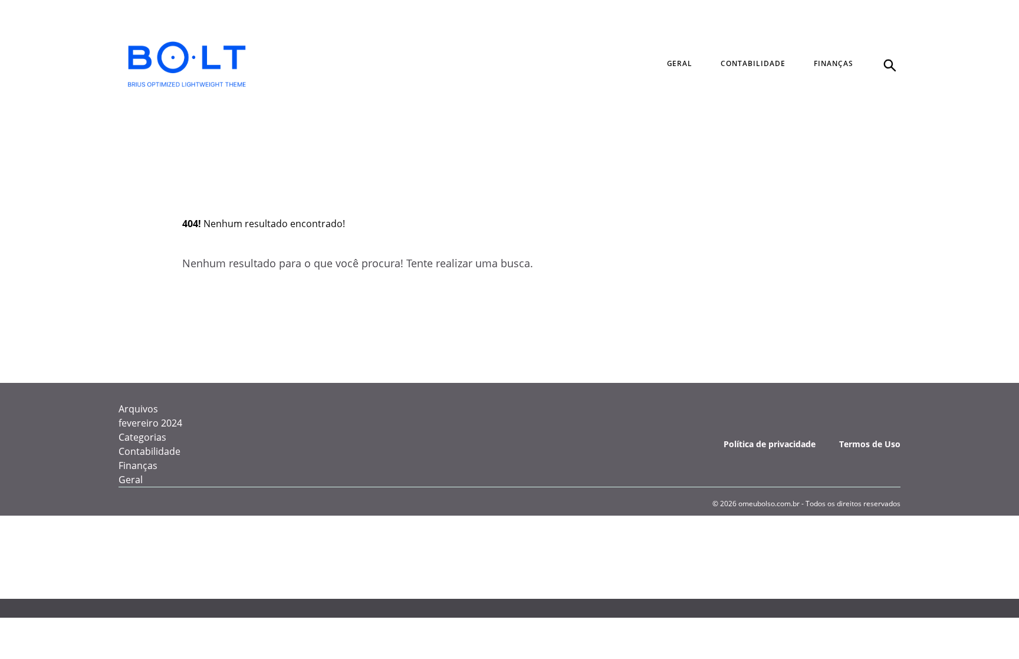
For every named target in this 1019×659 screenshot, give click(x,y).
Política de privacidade (770, 444)
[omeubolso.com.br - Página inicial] (187, 64)
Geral (131, 479)
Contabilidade (149, 451)
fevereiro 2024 (150, 423)
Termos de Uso (869, 444)
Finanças (138, 465)
